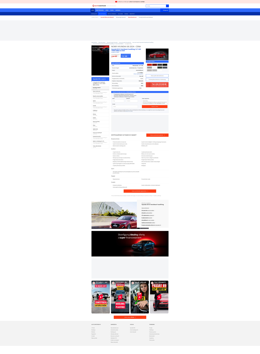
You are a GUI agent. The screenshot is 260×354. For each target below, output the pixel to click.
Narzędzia (118, 10)
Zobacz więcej (129, 317)
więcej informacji (128, 111)
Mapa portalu (94, 338)
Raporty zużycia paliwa (100, 97)
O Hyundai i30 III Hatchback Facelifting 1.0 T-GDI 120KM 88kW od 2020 (99, 84)
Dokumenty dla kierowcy (154, 334)
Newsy (95, 114)
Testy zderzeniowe (97, 146)
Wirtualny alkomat (114, 334)
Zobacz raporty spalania (138, 73)
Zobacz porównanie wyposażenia (139, 191)
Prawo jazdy (151, 340)
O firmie (93, 327)
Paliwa (111, 10)
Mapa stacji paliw (114, 342)
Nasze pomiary (96, 122)
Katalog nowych (97, 88)
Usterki (100, 106)
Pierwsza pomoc (152, 332)
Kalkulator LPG (114, 338)
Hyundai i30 (96, 79)
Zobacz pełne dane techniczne (157, 75)
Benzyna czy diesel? (115, 336)
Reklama (93, 332)
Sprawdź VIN (132, 327)
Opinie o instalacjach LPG (100, 142)
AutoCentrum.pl (98, 6)
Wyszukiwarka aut (114, 327)
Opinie (107, 10)
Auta (92, 10)
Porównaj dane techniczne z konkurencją (157, 79)
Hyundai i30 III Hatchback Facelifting (153, 204)
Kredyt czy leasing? (115, 340)
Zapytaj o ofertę (154, 106)
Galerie (95, 118)
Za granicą (151, 338)
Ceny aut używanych (112, 13)
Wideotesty (132, 13)
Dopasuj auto (94, 13)
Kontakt (93, 336)
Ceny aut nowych (102, 13)
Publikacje (95, 111)
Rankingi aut (113, 332)
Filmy (95, 126)
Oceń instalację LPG (134, 330)
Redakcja (93, 330)
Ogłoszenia (120, 13)
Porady (150, 327)
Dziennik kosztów (100, 137)
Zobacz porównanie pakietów (156, 135)
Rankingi (126, 13)
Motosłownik (152, 336)
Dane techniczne (100, 10)
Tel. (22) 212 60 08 (159, 84)
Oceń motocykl (133, 332)
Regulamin (93, 334)
